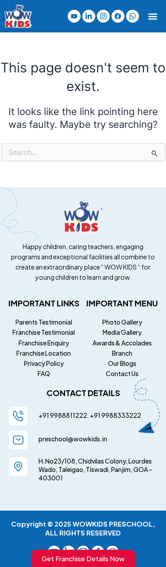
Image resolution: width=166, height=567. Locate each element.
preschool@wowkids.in (73, 439)
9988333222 (120, 415)
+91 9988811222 (63, 415)
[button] (153, 16)
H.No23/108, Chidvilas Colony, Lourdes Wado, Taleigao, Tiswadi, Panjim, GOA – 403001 (95, 469)
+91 (94, 415)
